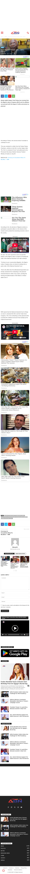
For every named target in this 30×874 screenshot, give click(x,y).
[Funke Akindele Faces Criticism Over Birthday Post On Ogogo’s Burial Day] (15, 671)
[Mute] (24, 634)
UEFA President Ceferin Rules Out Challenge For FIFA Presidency (19, 692)
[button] (15, 628)
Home (2, 36)
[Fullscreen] (27, 634)
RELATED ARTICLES (9, 553)
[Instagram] (12, 807)
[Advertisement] (15, 15)
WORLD (3, 860)
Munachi (4, 53)
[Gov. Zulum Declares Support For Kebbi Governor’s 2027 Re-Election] (5, 717)
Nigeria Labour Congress (22, 517)
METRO (3, 850)
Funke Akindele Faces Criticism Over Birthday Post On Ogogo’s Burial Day (14, 683)
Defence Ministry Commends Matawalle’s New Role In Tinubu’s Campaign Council (19, 701)
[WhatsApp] (13, 96)
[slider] (13, 634)
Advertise (17, 867)
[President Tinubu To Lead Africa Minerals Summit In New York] (5, 709)
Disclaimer (10, 869)
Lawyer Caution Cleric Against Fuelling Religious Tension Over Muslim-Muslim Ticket (4, 564)
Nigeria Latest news (5, 518)
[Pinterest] (9, 96)
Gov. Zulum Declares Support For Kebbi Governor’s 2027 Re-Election (19, 715)
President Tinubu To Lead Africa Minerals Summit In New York (18, 707)
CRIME (2, 855)
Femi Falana (12, 515)
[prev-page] (14, 571)
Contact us (11, 867)
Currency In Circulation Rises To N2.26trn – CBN (7, 532)
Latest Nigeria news (12, 517)
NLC (11, 518)
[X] (6, 96)
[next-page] (16, 571)
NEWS (6, 36)
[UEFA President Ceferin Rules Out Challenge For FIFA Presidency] (5, 694)
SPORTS (3, 857)
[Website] (18, 807)
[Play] (3, 634)
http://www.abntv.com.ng (15, 549)
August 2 (6, 515)
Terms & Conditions (18, 869)
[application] (15, 628)
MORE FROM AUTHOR (20, 553)
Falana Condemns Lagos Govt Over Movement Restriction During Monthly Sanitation (24, 565)
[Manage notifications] (3, 870)
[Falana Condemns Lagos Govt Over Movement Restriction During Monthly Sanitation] (24, 559)
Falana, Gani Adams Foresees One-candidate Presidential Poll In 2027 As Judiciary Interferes (15, 566)
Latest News (4, 517)
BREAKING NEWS (5, 853)
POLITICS (3, 848)
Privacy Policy (24, 867)
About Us (5, 867)
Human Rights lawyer (20, 515)
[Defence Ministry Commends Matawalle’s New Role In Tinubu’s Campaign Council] (5, 701)
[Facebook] (2, 96)
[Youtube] (21, 807)
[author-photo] (15, 542)
